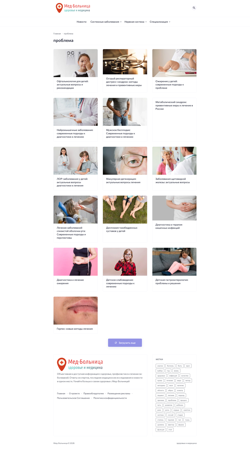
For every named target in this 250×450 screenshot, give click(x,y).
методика (161, 385)
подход (181, 395)
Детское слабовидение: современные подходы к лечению (120, 283)
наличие (180, 385)
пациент (160, 395)
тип (179, 420)
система (160, 415)
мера (179, 380)
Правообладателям (93, 393)
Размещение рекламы (119, 393)
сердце (176, 410)
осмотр (180, 390)
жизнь (176, 371)
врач (188, 366)
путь (159, 405)
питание (171, 395)
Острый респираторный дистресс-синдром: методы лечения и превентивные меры (124, 82)
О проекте (74, 393)
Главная (61, 393)
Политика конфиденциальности (110, 398)
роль (167, 410)
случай (170, 415)
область (160, 390)
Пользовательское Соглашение (73, 398)
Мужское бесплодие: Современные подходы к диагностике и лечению (120, 133)
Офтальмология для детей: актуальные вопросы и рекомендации (72, 84)
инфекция (173, 376)
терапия (171, 420)
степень (160, 420)
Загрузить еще (127, 342)
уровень (160, 425)
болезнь (170, 366)
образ (170, 390)
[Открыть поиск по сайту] (194, 7)
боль (180, 366)
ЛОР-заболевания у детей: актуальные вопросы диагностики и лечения (72, 182)
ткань (187, 420)
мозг (171, 385)
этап (170, 430)
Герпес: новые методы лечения (75, 328)
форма (181, 425)
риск (159, 410)
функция (160, 430)
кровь (159, 380)
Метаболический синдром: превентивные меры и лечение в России (174, 105)
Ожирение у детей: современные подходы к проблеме (169, 84)
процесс (183, 400)
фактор (171, 425)
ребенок (179, 405)
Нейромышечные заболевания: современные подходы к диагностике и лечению (75, 133)
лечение (169, 380)
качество (184, 376)
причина (160, 400)
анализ (160, 366)
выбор (160, 371)
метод (187, 380)
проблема (172, 400)
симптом (186, 410)
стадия (180, 415)
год (168, 371)
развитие (168, 405)
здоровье (161, 376)
